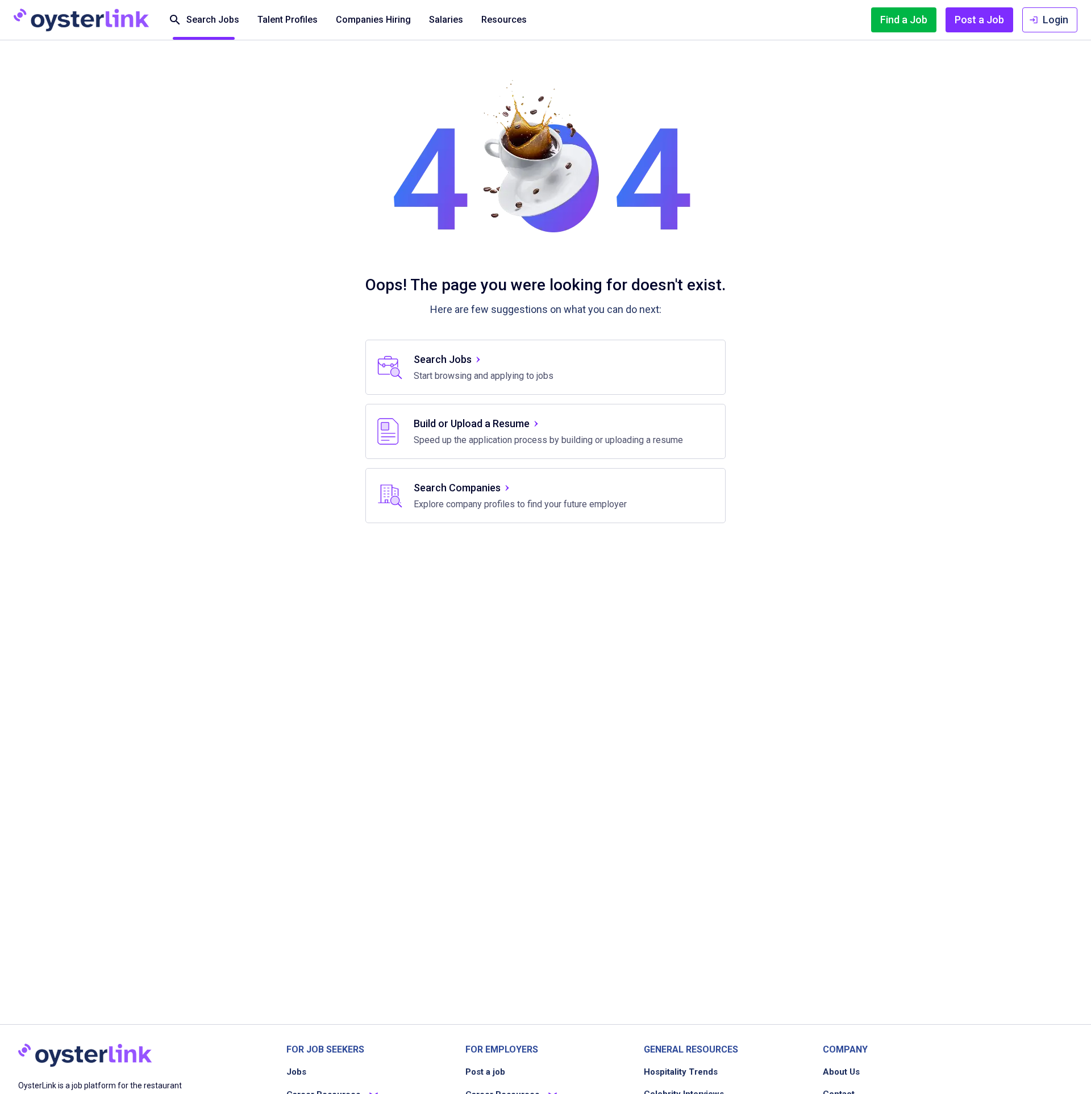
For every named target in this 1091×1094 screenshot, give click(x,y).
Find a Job (903, 20)
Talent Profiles (287, 19)
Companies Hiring (373, 19)
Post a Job (979, 20)
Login (1055, 20)
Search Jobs (212, 19)
